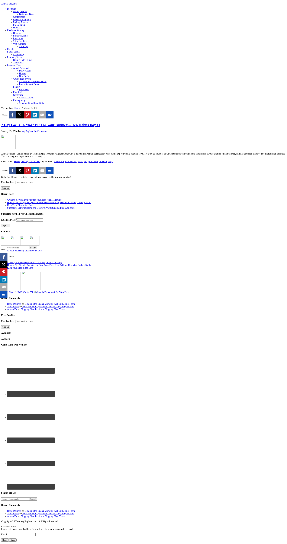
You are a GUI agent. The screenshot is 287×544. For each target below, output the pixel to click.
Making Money (21, 161)
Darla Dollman (14, 304)
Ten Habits (34, 161)
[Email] (42, 114)
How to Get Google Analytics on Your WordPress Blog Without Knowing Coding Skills (49, 202)
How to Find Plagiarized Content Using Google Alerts (48, 306)
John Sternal (71, 161)
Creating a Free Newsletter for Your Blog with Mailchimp (34, 199)
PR (85, 161)
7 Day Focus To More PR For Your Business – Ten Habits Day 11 (50, 125)
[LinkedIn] (35, 114)
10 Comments (40, 131)
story (110, 161)
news (80, 161)
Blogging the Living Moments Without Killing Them (50, 304)
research (103, 161)
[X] (20, 114)
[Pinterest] (27, 114)
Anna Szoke (13, 306)
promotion (93, 161)
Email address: (8, 182)
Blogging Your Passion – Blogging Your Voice (43, 309)
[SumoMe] (50, 114)
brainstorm (59, 161)
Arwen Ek (12, 309)
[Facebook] (12, 114)
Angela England (9, 3)
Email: (4, 534)
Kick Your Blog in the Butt (20, 205)
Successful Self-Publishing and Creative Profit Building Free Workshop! (41, 208)
